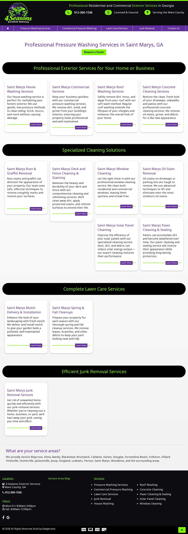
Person (88, 460)
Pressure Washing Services (35, 28)
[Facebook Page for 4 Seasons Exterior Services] (3, 518)
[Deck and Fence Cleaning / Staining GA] (71, 214)
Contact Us (174, 28)
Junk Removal (147, 28)
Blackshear (68, 457)
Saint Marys (102, 460)
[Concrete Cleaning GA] (162, 125)
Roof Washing (148, 484)
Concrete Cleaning (151, 489)
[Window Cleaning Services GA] (117, 207)
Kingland (64, 460)
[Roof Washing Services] (117, 125)
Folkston (154, 457)
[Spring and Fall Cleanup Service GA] (71, 346)
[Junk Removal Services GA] (26, 428)
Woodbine (117, 460)
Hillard (165, 457)
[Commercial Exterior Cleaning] (71, 128)
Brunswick (83, 457)
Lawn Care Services (117, 28)
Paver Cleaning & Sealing (155, 494)
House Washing (104, 503)
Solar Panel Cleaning (153, 499)
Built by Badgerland (44, 528)
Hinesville (12, 460)
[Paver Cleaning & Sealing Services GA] (162, 263)
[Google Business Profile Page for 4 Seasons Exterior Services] (8, 518)
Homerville (26, 460)
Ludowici (77, 460)
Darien (107, 457)
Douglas (118, 457)
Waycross (37, 457)
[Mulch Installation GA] (26, 346)
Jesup (54, 460)
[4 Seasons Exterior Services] (7, 28)
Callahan (96, 457)
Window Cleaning (151, 503)
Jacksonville (42, 460)
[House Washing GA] (26, 125)
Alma (47, 457)
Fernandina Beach (136, 457)
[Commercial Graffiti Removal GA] (26, 209)
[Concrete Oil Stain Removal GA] (162, 207)
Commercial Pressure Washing (79, 28)
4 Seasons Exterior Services (23, 484)
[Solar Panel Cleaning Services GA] (117, 263)
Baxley (56, 457)
